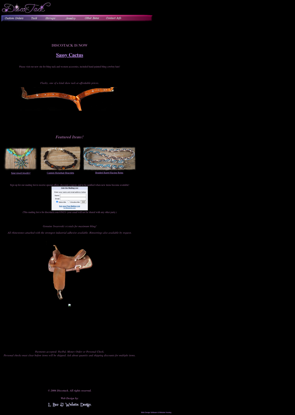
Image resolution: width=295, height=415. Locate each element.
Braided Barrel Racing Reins (109, 172)
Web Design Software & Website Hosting (156, 412)
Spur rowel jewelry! (20, 173)
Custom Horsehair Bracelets (60, 173)
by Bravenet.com (70, 208)
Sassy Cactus (69, 54)
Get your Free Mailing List (69, 206)
